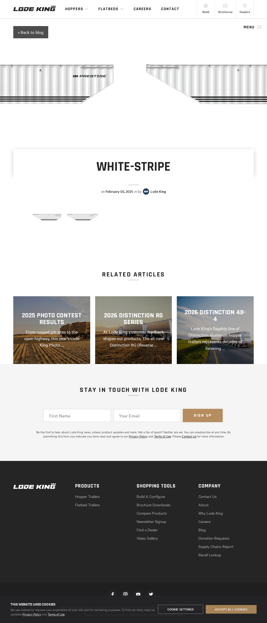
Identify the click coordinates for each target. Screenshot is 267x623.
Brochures (225, 12)
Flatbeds (108, 9)
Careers (142, 9)
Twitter (151, 594)
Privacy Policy (31, 614)
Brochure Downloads (154, 504)
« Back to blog (31, 32)
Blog (202, 529)
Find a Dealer (147, 529)
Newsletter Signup (151, 521)
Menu (249, 27)
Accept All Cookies (231, 609)
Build (205, 12)
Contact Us (189, 436)
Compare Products (152, 513)
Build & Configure (151, 496)
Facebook (112, 594)
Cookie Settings (180, 609)
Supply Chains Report (215, 546)
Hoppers (74, 9)
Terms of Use (56, 614)
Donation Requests (213, 538)
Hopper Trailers (87, 496)
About (203, 504)
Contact (170, 9)
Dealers (245, 12)
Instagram (125, 594)
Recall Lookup (209, 554)
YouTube (138, 594)
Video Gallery (147, 538)
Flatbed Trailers (87, 504)
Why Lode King (210, 513)
